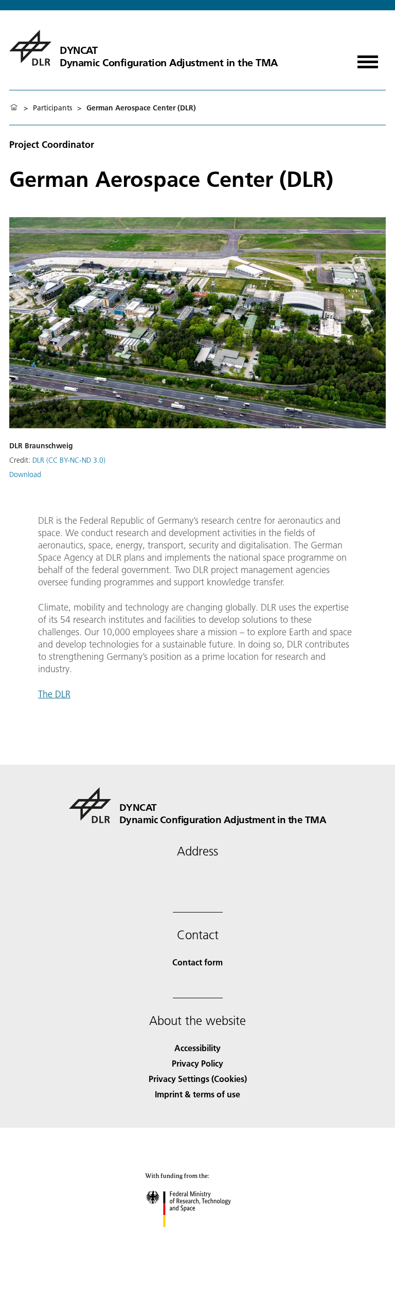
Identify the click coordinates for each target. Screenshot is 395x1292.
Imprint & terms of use (197, 1094)
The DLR (54, 694)
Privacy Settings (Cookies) (198, 1078)
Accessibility (197, 1047)
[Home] (14, 108)
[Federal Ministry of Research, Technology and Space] (197, 1237)
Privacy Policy (197, 1063)
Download (25, 474)
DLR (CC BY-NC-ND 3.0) (68, 460)
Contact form (197, 962)
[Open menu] (368, 58)
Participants (52, 107)
